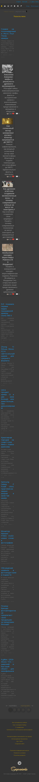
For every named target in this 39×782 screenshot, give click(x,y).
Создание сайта (19, 744)
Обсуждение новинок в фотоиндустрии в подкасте (8, 571)
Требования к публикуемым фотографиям (19, 730)
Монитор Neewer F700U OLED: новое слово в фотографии (7, 537)
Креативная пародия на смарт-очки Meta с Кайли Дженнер (7, 442)
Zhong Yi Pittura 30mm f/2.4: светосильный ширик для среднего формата (8, 354)
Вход (27, 6)
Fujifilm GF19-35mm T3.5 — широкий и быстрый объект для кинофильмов (7, 665)
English (18, 2)
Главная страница (9, 11)
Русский (24, 2)
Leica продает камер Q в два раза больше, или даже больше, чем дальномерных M (8, 399)
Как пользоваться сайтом (19, 722)
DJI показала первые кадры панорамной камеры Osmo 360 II (7, 310)
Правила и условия (19, 753)
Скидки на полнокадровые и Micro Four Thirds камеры (8, 33)
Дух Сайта (19, 741)
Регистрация (34, 6)
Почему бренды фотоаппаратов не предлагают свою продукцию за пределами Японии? (8, 615)
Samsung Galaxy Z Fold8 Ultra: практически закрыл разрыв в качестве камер (7, 490)
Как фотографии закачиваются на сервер (19, 736)
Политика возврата (19, 755)
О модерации (19, 727)
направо (25, 705)
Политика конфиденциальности (19, 750)
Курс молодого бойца (19, 725)
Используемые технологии (19, 739)
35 (28, 710)
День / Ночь (34, 2)
